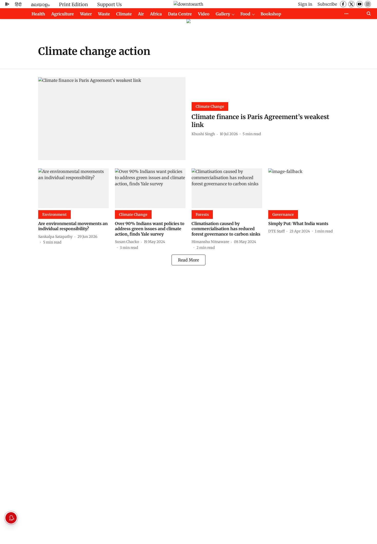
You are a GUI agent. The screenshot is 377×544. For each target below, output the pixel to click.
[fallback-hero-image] (111, 118)
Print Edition (73, 4)
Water (86, 13)
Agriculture (62, 13)
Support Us (109, 4)
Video (204, 13)
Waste (104, 13)
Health (38, 13)
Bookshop (271, 13)
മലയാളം (40, 4)
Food (245, 13)
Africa (156, 13)
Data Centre (180, 13)
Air (141, 13)
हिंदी (18, 4)
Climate (124, 13)
